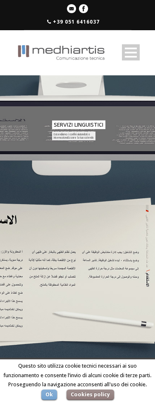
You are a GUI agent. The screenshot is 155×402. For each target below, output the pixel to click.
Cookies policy (90, 394)
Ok (49, 394)
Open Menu (131, 52)
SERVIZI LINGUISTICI (78, 125)
